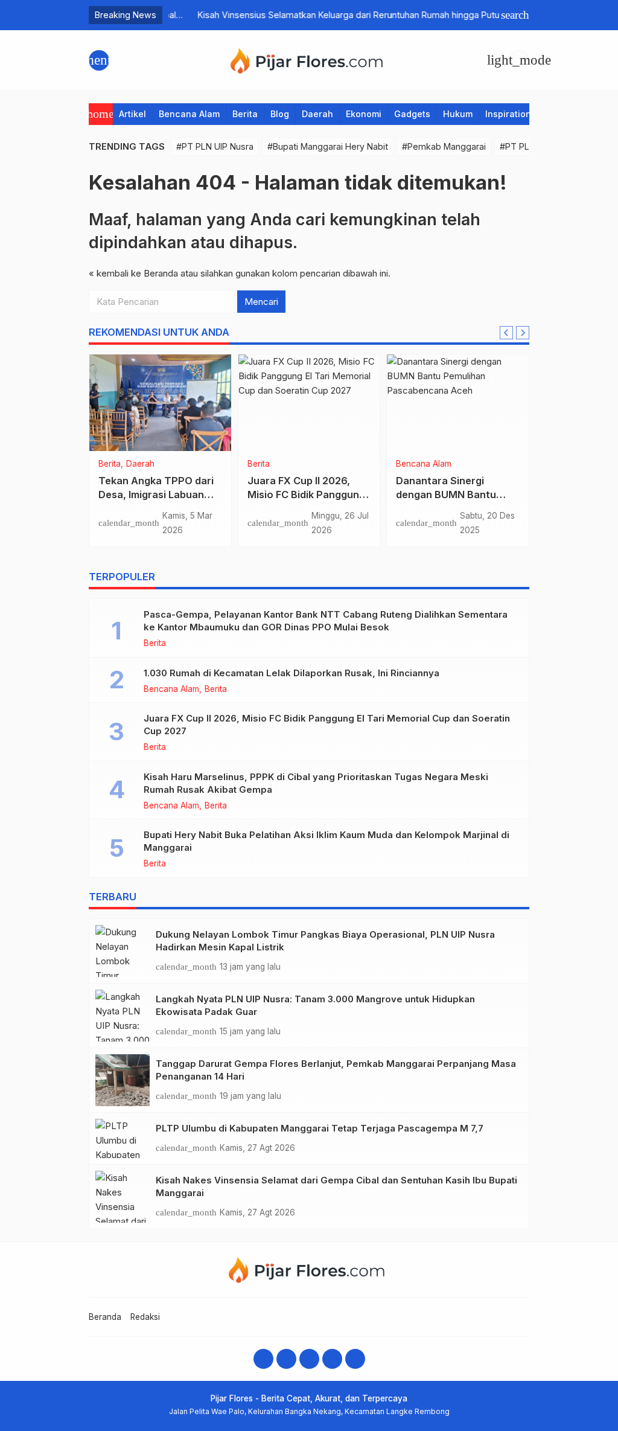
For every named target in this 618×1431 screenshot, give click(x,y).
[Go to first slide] (522, 332)
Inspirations (510, 114)
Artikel (132, 114)
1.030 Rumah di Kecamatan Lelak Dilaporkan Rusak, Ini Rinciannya (291, 673)
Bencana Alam (189, 114)
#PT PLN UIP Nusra (214, 146)
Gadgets (412, 114)
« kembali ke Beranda (133, 273)
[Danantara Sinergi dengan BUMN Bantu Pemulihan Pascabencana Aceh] (458, 402)
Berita (245, 114)
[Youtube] (309, 1359)
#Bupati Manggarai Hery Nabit (327, 146)
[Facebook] (263, 1359)
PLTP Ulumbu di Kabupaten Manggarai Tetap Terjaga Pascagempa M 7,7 (319, 1128)
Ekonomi (363, 114)
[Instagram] (286, 1359)
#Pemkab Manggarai (444, 146)
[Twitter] (332, 1359)
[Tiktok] (355, 1359)
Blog (279, 114)
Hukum (458, 114)
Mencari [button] (261, 301)
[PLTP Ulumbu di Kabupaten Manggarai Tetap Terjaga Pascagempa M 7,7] (122, 1138)
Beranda (105, 1317)
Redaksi (145, 1317)
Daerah (317, 114)
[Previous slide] (506, 332)
